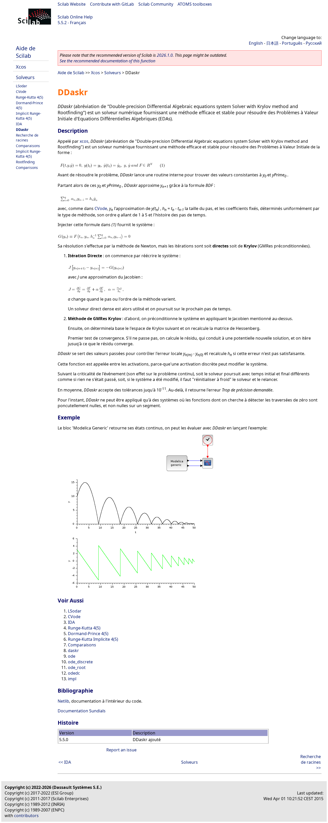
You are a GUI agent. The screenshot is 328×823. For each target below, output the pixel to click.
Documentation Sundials (82, 711)
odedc (74, 673)
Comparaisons (28, 145)
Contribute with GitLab (112, 4)
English (256, 43)
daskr (73, 650)
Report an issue (121, 750)
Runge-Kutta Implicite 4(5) (93, 639)
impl (72, 679)
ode (71, 656)
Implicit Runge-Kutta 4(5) (28, 116)
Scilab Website (72, 4)
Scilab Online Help (75, 17)
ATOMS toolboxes (195, 4)
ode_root (77, 667)
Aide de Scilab (25, 51)
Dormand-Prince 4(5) (88, 633)
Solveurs (25, 77)
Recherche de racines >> (310, 762)
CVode (21, 91)
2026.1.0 (165, 55)
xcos (84, 141)
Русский (314, 43)
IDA (19, 123)
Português (292, 43)
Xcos (21, 66)
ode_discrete (80, 662)
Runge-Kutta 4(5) (29, 97)
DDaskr (22, 129)
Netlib (63, 701)
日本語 (272, 43)
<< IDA (64, 762)
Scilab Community (155, 4)
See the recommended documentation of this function (107, 61)
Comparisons (27, 167)
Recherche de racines (27, 137)
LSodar (21, 85)
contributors (26, 815)
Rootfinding (25, 161)
